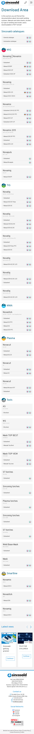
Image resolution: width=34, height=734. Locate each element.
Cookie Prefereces (15, 732)
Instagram (17, 715)
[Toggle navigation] (31, 3)
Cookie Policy (26, 730)
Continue (10, 659)
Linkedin (16, 714)
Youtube (16, 712)
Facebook (17, 710)
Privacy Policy (18, 730)
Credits (22, 732)
